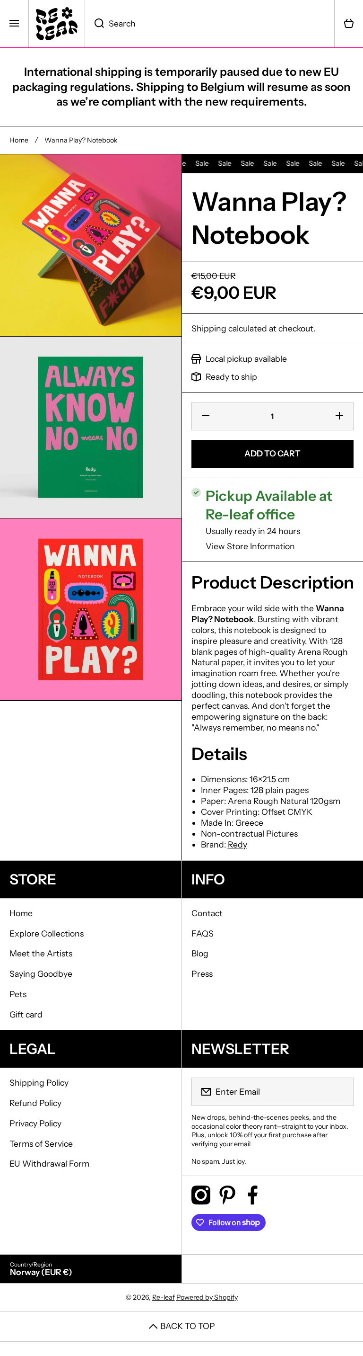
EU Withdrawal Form (49, 1164)
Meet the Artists (40, 953)
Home (18, 140)
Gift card (26, 1014)
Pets (17, 994)
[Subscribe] (340, 1092)
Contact (207, 913)
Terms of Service (41, 1144)
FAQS (202, 933)
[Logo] (57, 23)
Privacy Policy (35, 1123)
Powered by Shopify (207, 1297)
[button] (349, 23)
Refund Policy (35, 1103)
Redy (237, 844)
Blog (199, 953)
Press (202, 974)
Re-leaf (163, 1297)
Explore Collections (46, 933)
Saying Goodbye (40, 974)
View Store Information (250, 546)
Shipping (208, 328)
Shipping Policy (39, 1083)
